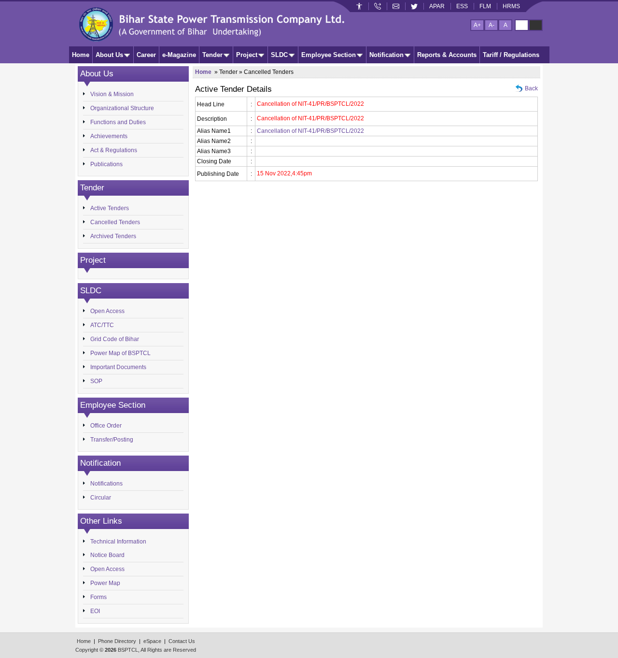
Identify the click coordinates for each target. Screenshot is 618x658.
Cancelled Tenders (115, 222)
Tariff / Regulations (511, 54)
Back (531, 88)
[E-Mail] (396, 6)
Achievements (108, 136)
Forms (98, 597)
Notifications (106, 483)
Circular (100, 497)
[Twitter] (414, 6)
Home (80, 54)
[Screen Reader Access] (359, 6)
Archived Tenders (113, 236)
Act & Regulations (113, 150)
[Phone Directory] (377, 6)
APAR (437, 6)
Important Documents (118, 367)
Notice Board (107, 555)
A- (491, 25)
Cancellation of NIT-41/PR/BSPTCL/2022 (310, 131)
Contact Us (182, 641)
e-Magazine (179, 54)
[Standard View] (522, 25)
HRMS (511, 6)
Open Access (107, 311)
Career (146, 54)
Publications (106, 164)
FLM (485, 6)
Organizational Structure (122, 108)
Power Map (105, 583)
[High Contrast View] (536, 25)
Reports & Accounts (447, 54)
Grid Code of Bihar (114, 339)
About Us (109, 54)
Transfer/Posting (111, 439)
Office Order (106, 425)
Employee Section (328, 54)
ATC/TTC (102, 325)
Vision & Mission (112, 94)
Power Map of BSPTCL (120, 353)
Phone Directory (117, 641)
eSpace (152, 641)
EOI (95, 611)
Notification (386, 54)
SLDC (279, 54)
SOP (96, 381)
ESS (462, 6)
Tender (212, 54)
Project (246, 54)
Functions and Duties (118, 122)
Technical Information (118, 541)
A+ (477, 25)
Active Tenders (109, 208)
